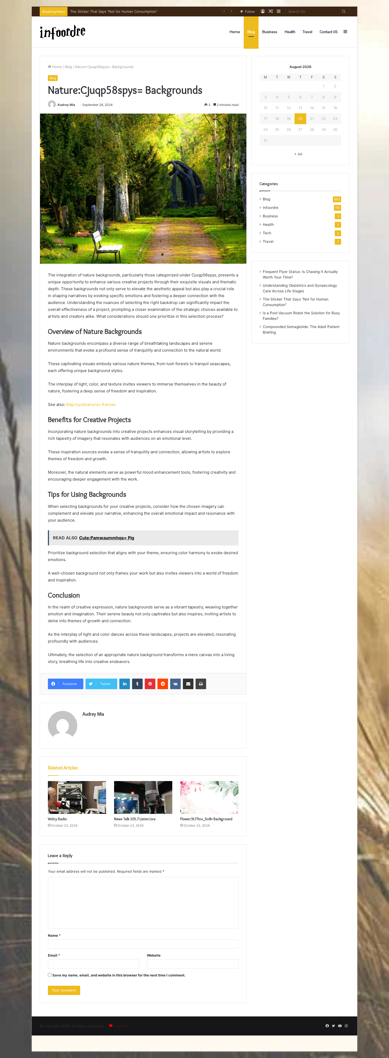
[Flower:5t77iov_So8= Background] (209, 797)
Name (54, 935)
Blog (251, 31)
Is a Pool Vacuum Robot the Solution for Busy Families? (115, 11)
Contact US (329, 31)
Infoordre (270, 207)
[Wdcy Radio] (77, 797)
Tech (267, 233)
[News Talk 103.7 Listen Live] (143, 797)
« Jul (298, 154)
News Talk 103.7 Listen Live (135, 819)
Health (290, 31)
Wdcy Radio (57, 819)
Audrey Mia (66, 105)
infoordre (121, 1026)
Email (54, 955)
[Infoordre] (62, 31)
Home (235, 31)
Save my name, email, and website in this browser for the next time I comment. (119, 975)
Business (269, 31)
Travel (307, 31)
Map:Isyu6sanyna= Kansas (91, 404)
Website (154, 955)
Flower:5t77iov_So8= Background (206, 819)
